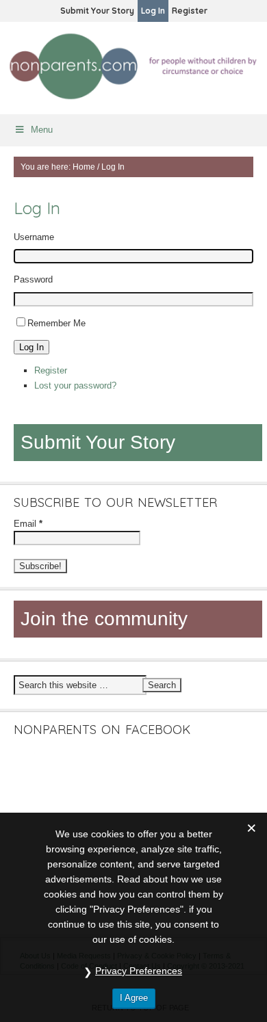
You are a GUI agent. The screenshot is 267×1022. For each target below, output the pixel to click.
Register (189, 10)
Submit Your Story (97, 10)
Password (33, 279)
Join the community (104, 618)
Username (34, 237)
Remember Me (56, 323)
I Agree (134, 998)
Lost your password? (75, 385)
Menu (42, 130)
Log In (153, 10)
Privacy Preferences (138, 970)
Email (28, 524)
